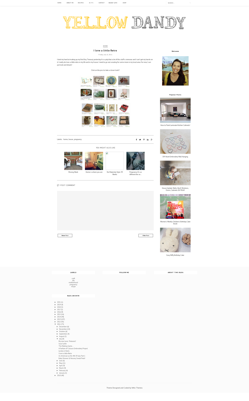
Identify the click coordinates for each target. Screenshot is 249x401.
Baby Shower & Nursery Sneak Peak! (72, 358)
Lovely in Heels (64, 351)
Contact (102, 3)
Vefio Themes (137, 388)
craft (73, 278)
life (73, 280)
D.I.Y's (91, 3)
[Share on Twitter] (140, 139)
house (71, 139)
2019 (59, 305)
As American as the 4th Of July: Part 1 (72, 356)
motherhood (73, 282)
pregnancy (78, 139)
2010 (59, 375)
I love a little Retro (65, 353)
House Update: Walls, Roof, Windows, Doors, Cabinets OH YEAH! (175, 189)
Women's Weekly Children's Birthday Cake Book (175, 223)
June (61, 361)
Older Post (146, 235)
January (62, 373)
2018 (59, 307)
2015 (59, 314)
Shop (124, 3)
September (63, 334)
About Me (70, 3)
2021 (59, 302)
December (63, 327)
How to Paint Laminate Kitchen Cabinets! (175, 125)
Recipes (81, 3)
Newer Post (65, 235)
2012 (59, 322)
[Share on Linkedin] (147, 139)
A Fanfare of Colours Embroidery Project (73, 348)
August (62, 336)
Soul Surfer (63, 344)
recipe (73, 286)
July (60, 339)
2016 (59, 312)
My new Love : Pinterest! (67, 341)
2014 (59, 317)
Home (59, 3)
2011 (59, 324)
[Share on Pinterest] (144, 139)
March (61, 368)
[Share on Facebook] (136, 139)
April (61, 365)
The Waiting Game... (66, 346)
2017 (59, 309)
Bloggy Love (113, 3)
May (61, 363)
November (63, 329)
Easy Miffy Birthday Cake (175, 255)
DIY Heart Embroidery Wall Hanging (175, 157)
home (105, 46)
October (62, 331)
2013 (59, 319)
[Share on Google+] (151, 139)
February (62, 370)
